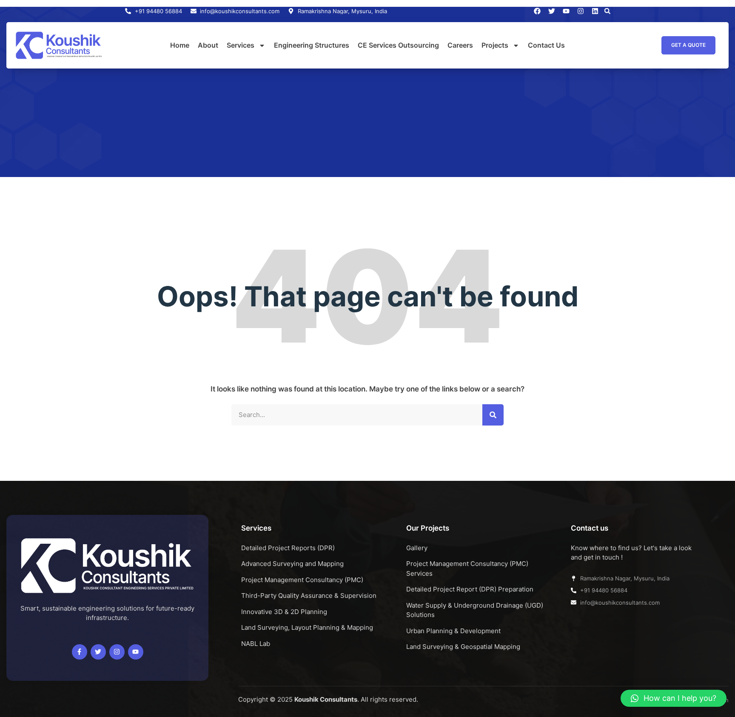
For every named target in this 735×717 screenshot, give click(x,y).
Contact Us (546, 45)
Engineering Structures (311, 45)
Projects (494, 45)
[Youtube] (135, 652)
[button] (607, 11)
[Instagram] (580, 11)
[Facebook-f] (79, 652)
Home (179, 45)
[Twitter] (98, 652)
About (208, 45)
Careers (460, 45)
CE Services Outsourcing (398, 45)
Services (240, 45)
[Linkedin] (595, 11)
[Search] (493, 415)
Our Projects (427, 528)
